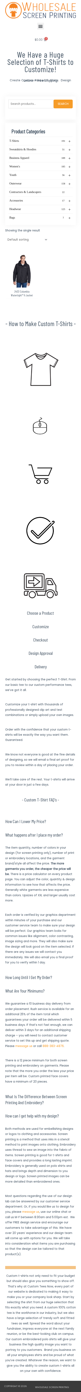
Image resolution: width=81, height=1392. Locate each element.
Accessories (40, 201)
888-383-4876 (53, 1046)
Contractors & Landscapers (37, 192)
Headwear (40, 209)
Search (63, 104)
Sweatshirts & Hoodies (40, 149)
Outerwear (40, 184)
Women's (40, 166)
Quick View (21, 284)
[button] (40, 26)
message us (23, 1046)
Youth (40, 175)
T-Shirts (40, 141)
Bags (40, 218)
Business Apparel (40, 158)
